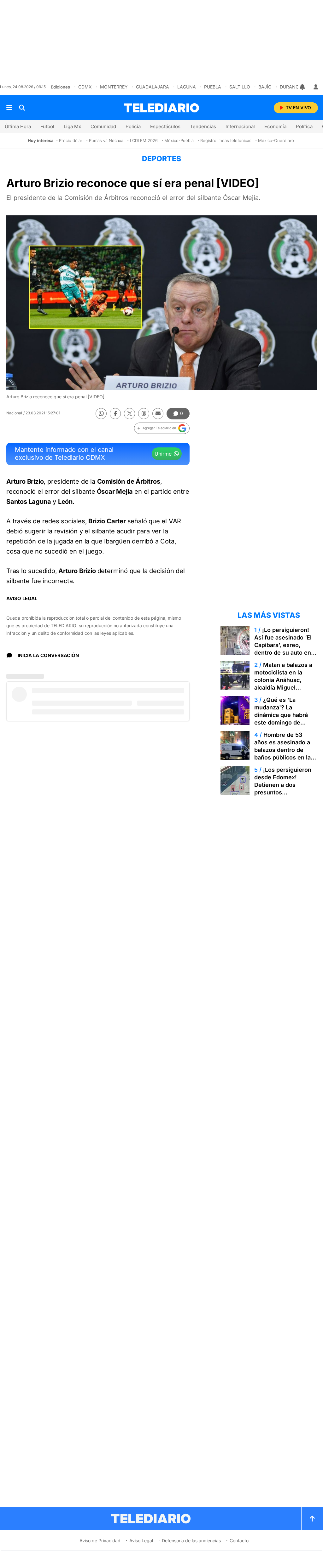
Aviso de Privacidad (99, 1540)
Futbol (47, 126)
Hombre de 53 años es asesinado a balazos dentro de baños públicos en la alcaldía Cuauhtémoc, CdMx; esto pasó (283, 753)
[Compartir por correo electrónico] (157, 413)
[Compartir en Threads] (143, 413)
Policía (133, 126)
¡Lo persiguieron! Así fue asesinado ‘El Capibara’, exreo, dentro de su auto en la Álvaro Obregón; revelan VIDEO (283, 649)
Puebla (212, 86)
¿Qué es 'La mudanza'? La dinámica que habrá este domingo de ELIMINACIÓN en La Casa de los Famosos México (283, 722)
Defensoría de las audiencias (191, 1540)
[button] (162, 428)
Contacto (239, 1540)
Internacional (240, 126)
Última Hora (18, 126)
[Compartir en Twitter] (129, 413)
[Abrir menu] (9, 107)
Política (304, 126)
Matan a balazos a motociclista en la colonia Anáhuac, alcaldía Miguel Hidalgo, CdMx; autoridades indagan (283, 684)
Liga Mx (72, 126)
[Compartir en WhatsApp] (101, 413)
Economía (275, 126)
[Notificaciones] (303, 87)
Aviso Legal (141, 1540)
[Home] (161, 107)
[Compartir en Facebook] (115, 413)
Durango (291, 86)
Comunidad (103, 126)
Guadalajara (152, 86)
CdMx (85, 86)
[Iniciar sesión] (316, 87)
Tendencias (203, 126)
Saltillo (239, 86)
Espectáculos (165, 126)
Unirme (163, 454)
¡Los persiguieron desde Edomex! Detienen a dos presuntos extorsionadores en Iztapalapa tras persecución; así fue (282, 792)
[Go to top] (312, 1518)
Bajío (265, 86)
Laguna (186, 86)
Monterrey (114, 86)
